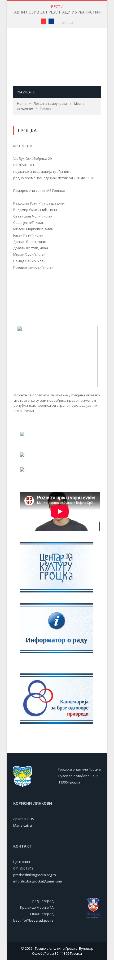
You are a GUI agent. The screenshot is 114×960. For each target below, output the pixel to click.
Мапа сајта (22, 825)
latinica (67, 22)
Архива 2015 (23, 818)
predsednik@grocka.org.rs (34, 874)
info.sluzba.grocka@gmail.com (37, 881)
